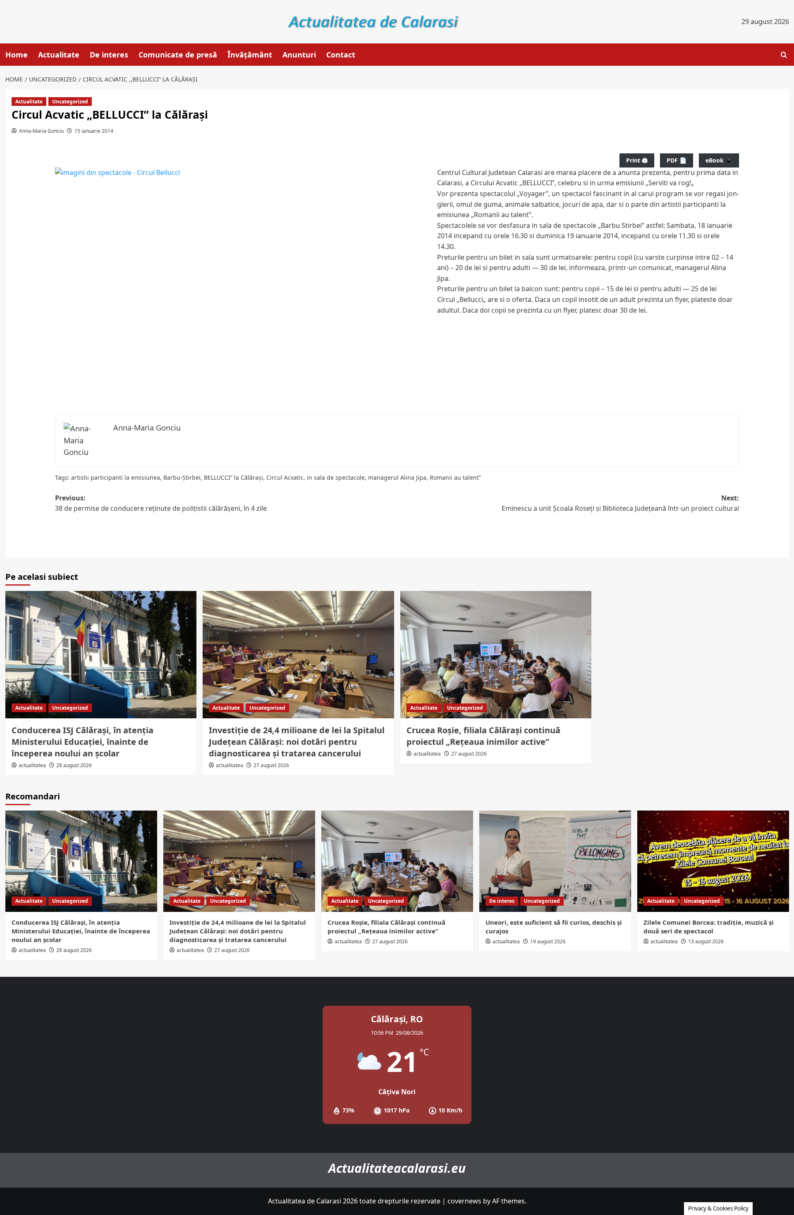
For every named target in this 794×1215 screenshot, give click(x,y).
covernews (464, 1200)
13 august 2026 (706, 941)
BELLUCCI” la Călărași (233, 477)
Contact (340, 55)
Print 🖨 (637, 160)
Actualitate (58, 55)
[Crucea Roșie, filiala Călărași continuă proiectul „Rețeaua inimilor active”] (496, 654)
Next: (620, 503)
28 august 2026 (74, 765)
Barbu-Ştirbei (182, 477)
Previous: (161, 503)
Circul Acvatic (285, 477)
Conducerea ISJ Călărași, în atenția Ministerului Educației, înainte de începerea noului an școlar (82, 742)
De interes (109, 55)
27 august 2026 (271, 765)
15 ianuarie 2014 (93, 130)
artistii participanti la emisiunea (115, 477)
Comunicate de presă (178, 55)
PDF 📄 (676, 160)
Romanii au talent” (455, 477)
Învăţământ (249, 55)
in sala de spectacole (336, 477)
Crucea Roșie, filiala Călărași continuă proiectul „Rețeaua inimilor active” (483, 736)
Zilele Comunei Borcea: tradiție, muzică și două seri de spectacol (708, 926)
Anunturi (299, 55)
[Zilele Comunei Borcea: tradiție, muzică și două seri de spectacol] (713, 861)
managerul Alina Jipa (397, 477)
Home (16, 55)
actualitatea (32, 765)
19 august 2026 (548, 941)
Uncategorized (70, 101)
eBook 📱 (719, 160)
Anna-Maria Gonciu (41, 130)
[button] (784, 55)
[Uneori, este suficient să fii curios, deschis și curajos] (555, 861)
